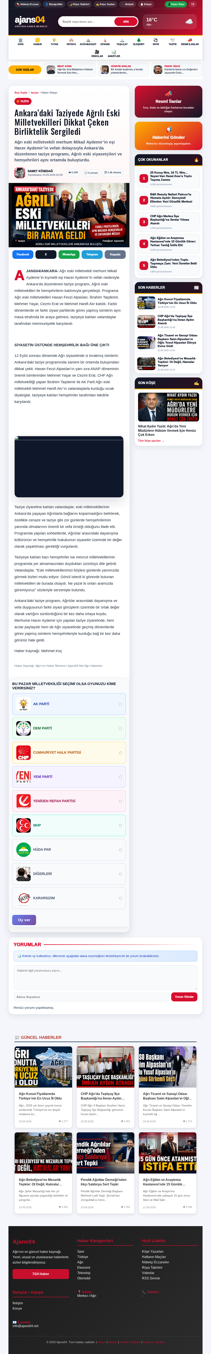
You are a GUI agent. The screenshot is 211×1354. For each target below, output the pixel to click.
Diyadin (105, 41)
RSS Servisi (151, 1278)
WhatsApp (68, 254)
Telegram (92, 254)
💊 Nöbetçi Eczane (28, 4)
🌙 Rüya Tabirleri (79, 4)
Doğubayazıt (88, 41)
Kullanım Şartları (154, 1342)
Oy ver (24, 920)
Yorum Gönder (184, 996)
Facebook (23, 254)
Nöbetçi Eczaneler (155, 1262)
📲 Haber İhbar (176, 4)
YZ (192, 4)
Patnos (71, 41)
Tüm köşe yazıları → (151, 440)
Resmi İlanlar (190, 41)
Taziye (173, 41)
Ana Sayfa (20, 92)
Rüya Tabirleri (152, 1267)
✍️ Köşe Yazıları (105, 4)
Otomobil (83, 1278)
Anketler (114, 53)
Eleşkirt (138, 41)
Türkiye (82, 1257)
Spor (156, 41)
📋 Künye (146, 4)
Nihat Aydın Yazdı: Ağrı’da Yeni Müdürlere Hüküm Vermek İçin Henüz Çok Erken (167, 431)
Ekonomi (83, 1267)
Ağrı (20, 41)
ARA (126, 21)
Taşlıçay (122, 41)
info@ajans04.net (25, 1326)
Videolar (97, 53)
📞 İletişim (128, 4)
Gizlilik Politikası (130, 1342)
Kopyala (115, 254)
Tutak (54, 41)
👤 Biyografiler (54, 4)
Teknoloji (83, 1273)
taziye (34, 92)
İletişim (18, 1303)
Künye (17, 1308)
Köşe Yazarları (152, 1251)
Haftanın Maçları (154, 1257)
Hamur (37, 41)
